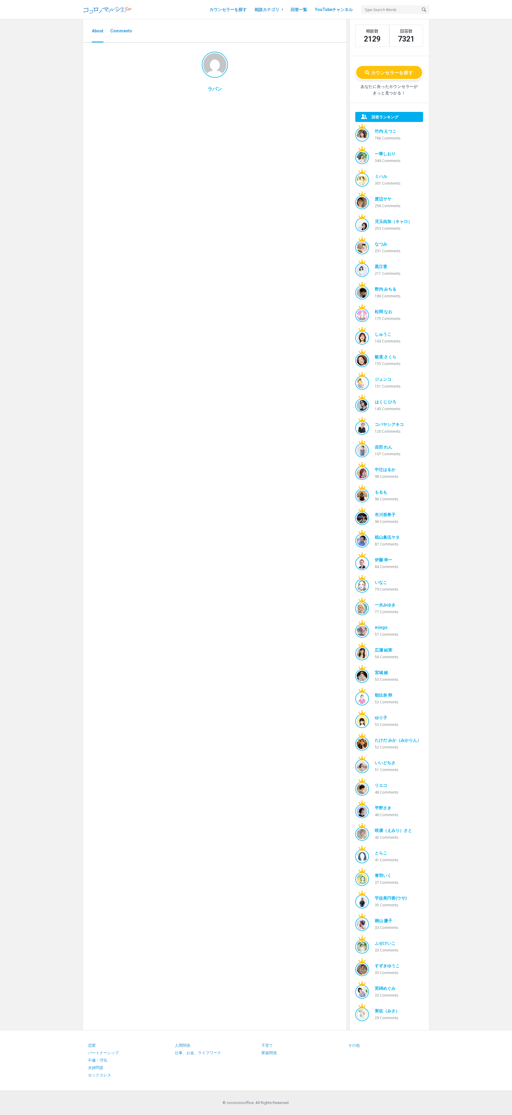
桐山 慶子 (383, 920)
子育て (267, 1045)
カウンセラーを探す (228, 9)
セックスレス (99, 1075)
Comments (121, 30)
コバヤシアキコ (389, 424)
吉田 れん (383, 447)
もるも (381, 492)
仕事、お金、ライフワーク (198, 1053)
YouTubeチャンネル (334, 9)
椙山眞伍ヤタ (387, 537)
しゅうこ (383, 334)
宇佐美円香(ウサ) (391, 898)
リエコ (381, 785)
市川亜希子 (385, 514)
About (97, 30)
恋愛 (92, 1045)
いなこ (381, 582)
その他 (354, 1045)
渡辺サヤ (383, 198)
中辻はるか (385, 469)
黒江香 (381, 266)
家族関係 (269, 1053)
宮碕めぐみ (385, 988)
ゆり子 (381, 717)
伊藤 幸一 (383, 559)
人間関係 (182, 1045)
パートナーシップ (103, 1053)
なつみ (381, 244)
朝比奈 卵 (383, 695)
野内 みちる (385, 289)
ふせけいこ (385, 943)
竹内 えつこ (385, 131)
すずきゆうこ (387, 965)
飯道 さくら (385, 356)
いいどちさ (385, 762)
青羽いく (383, 875)
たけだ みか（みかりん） (398, 740)
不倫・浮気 (97, 1060)
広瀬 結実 (383, 650)
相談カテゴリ (267, 9)
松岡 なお (383, 311)
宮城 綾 (381, 672)
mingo (381, 627)
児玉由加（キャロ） (393, 221)
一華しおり (385, 153)
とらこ (381, 853)
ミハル (381, 176)
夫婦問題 (95, 1067)
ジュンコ (383, 379)
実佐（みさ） (387, 1010)
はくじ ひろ (385, 401)
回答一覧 (299, 9)
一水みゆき (385, 604)
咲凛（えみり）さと (393, 830)
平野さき (383, 807)
